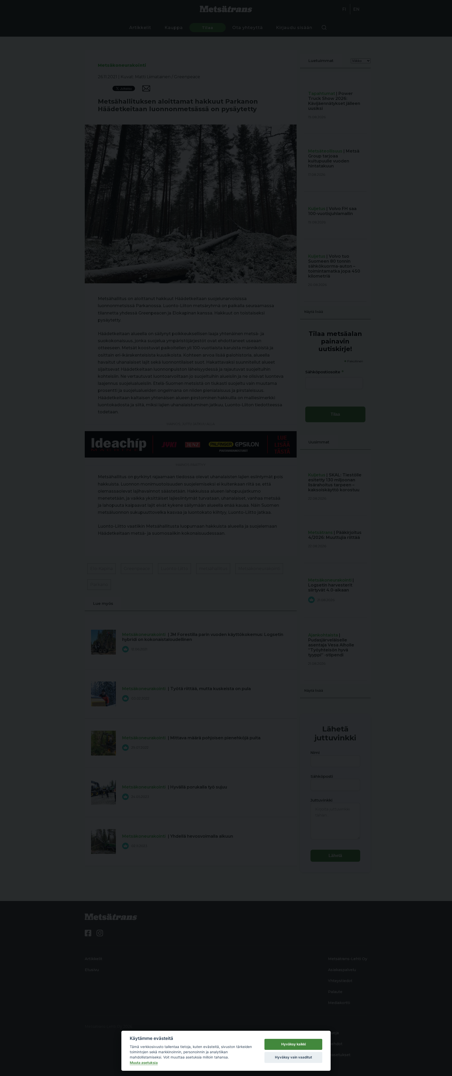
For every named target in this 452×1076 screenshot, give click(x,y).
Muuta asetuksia (144, 1063)
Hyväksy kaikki (293, 1044)
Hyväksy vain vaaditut (293, 1057)
